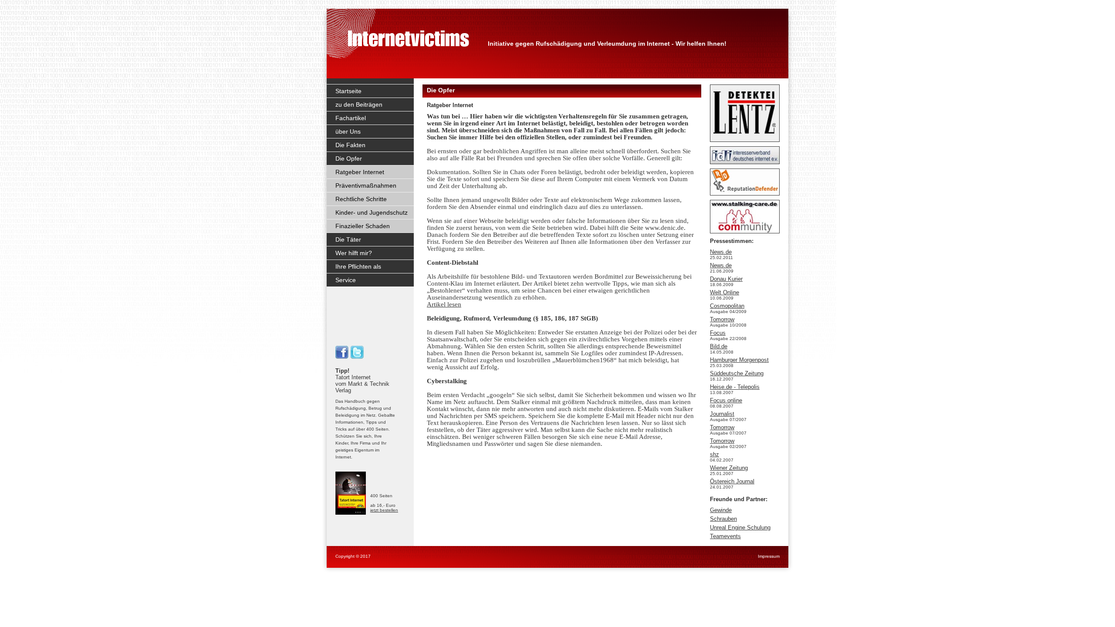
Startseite (348, 91)
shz (714, 454)
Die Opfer (348, 158)
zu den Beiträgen (358, 104)
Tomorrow (722, 319)
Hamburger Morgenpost (739, 360)
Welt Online (724, 292)
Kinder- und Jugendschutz (371, 212)
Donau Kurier (726, 279)
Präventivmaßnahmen (365, 185)
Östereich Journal (732, 481)
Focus (718, 333)
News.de (721, 252)
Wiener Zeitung (729, 468)
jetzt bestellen (384, 510)
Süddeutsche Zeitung (737, 373)
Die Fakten (350, 145)
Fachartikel (350, 118)
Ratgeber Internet (359, 172)
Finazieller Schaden (362, 225)
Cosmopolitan (727, 306)
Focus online (726, 400)
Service (345, 279)
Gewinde (721, 510)
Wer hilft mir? (353, 252)
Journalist (722, 414)
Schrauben (723, 519)
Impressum (769, 556)
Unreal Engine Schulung (740, 527)
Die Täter (348, 239)
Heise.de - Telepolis (735, 387)
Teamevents (725, 536)
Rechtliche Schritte (361, 199)
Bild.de (718, 346)
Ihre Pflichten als (358, 266)
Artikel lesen (444, 304)
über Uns (348, 131)
